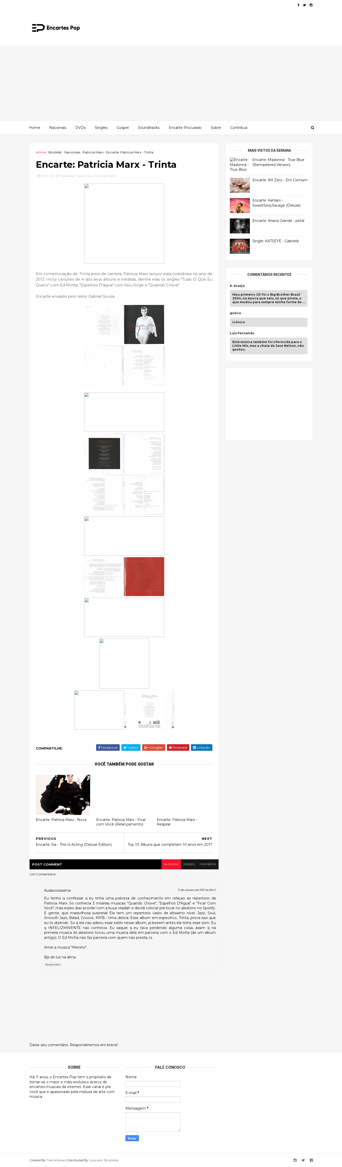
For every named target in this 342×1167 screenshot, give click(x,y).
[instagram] (311, 5)
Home (34, 127)
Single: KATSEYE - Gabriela (275, 241)
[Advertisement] (171, 83)
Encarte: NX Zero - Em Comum (279, 180)
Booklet (55, 152)
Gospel (123, 127)
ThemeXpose (55, 1160)
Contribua (238, 127)
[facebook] (298, 5)
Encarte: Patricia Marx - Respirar (177, 822)
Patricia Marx (93, 152)
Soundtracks (148, 127)
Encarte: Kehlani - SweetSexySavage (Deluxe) (276, 203)
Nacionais (57, 127)
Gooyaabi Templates (103, 1160)
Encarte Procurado (185, 127)
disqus (189, 864)
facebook (208, 864)
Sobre (216, 127)
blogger (171, 864)
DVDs (80, 127)
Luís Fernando (242, 333)
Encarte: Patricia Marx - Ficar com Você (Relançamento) (121, 822)
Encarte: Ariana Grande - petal (278, 220)
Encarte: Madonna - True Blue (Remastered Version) (278, 162)
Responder (53, 964)
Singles (101, 127)
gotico (235, 313)
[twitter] (304, 5)
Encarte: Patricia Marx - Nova (61, 819)
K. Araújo (237, 286)
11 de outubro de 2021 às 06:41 (197, 890)
